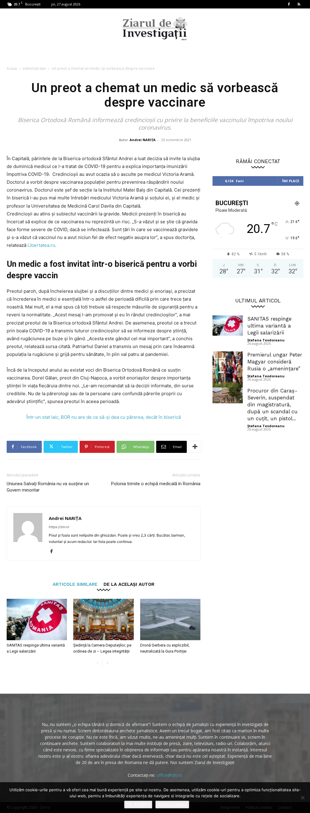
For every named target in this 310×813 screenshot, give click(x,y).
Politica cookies (172, 804)
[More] (195, 447)
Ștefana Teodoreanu (266, 340)
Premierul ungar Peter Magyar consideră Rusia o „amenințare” (274, 362)
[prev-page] (97, 663)
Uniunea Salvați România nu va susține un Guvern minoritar (48, 487)
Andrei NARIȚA (143, 139)
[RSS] (298, 4)
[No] (302, 798)
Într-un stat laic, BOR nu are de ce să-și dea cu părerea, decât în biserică (103, 417)
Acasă (12, 68)
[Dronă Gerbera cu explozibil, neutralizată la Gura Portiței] (170, 619)
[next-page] (107, 663)
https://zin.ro (59, 527)
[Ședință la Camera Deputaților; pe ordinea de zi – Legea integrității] (103, 619)
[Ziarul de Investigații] (155, 28)
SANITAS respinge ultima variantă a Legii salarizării (269, 326)
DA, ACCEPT (138, 804)
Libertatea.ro (41, 245)
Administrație (34, 68)
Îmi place (290, 181)
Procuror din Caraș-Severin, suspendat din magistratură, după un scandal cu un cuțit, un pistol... (272, 404)
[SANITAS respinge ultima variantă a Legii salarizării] (37, 619)
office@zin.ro (169, 775)
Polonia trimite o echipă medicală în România (155, 483)
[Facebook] (288, 4)
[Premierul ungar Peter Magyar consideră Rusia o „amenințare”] (228, 370)
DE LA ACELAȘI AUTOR (129, 584)
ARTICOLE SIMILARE (75, 584)
